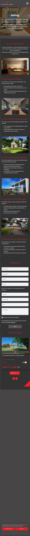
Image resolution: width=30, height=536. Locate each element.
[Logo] (7, 3)
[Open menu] (27, 3)
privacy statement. (11, 322)
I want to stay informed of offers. (11, 317)
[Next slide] (16, 378)
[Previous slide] (14, 378)
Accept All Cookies (8, 528)
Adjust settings (15, 532)
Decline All (22, 528)
